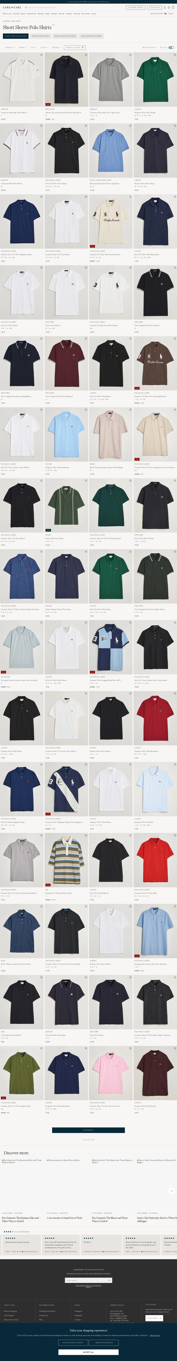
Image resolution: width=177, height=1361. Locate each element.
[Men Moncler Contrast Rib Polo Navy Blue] (66, 1002)
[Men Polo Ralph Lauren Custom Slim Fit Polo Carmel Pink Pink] (111, 1073)
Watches (40, 14)
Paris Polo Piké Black (99, 893)
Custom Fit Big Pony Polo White (104, 325)
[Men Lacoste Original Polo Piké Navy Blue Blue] (66, 1073)
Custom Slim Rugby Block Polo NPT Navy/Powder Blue (105, 680)
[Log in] (165, 7)
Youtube (78, 1320)
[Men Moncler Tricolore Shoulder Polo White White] (22, 79)
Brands (61, 14)
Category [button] (9, 47)
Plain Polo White (53, 325)
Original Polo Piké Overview (57, 467)
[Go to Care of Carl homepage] (12, 7)
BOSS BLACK (50, 109)
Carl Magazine (157, 13)
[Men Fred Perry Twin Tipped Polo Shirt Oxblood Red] (66, 363)
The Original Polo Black (11, 1035)
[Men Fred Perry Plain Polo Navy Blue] (111, 1002)
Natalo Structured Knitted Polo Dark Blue (63, 113)
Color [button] (43, 47)
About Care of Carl (11, 1320)
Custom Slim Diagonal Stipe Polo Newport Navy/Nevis (64, 822)
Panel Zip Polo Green (55, 538)
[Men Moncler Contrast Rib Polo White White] (22, 150)
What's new (7, 14)
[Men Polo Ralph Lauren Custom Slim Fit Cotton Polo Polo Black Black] (66, 931)
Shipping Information (47, 1311)
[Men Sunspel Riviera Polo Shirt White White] (111, 931)
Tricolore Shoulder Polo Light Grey (105, 113)
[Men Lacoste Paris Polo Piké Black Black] (111, 860)
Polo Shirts (16, 21)
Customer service (135, 7)
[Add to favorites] (41, 55)
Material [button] (56, 47)
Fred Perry (50, 322)
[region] (88, 1245)
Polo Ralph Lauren (53, 180)
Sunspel (49, 606)
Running (77, 14)
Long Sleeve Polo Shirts (91, 36)
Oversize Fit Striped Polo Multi (59, 893)
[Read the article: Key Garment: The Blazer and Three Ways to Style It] (112, 1191)
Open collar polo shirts (65, 36)
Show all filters (73, 47)
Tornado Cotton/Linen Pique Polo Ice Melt (19, 680)
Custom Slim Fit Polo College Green (105, 538)
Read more (155, 1335)
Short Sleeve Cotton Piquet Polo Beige (106, 467)
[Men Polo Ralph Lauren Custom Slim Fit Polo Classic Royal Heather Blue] (22, 576)
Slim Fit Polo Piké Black (100, 396)
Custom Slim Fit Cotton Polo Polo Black (63, 964)
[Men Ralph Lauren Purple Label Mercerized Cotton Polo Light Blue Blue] (111, 150)
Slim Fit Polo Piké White (56, 680)
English (171, 13)
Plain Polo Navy (97, 1035)
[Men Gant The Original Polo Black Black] (22, 1002)
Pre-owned (85, 14)
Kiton (3, 961)
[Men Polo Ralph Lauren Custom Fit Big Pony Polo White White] (111, 292)
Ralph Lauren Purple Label (100, 180)
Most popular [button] (148, 47)
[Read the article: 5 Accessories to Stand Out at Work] (67, 1191)
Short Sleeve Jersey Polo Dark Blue (16, 964)
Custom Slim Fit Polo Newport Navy (16, 254)
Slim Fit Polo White (9, 325)
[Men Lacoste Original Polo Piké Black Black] (22, 718)
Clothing (16, 14)
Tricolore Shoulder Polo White (14, 113)
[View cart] (173, 7)
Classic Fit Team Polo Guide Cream (105, 254)
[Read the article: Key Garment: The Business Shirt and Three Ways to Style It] (22, 1191)
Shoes (23, 14)
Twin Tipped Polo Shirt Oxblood (59, 396)
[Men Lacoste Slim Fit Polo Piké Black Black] (111, 363)
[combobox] (171, 13)
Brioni (92, 464)
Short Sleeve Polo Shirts (16, 36)
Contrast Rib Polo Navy (56, 1035)
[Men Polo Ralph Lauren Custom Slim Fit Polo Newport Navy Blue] (22, 221)
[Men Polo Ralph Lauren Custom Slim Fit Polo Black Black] (22, 505)
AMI (47, 890)
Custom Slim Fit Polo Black (13, 538)
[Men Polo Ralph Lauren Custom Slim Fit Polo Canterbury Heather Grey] (22, 860)
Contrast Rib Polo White (11, 183)
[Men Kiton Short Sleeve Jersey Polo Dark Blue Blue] (22, 931)
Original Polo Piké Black (11, 751)
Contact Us (43, 1315)
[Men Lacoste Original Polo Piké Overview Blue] (66, 434)
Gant (3, 1032)
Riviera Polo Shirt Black (100, 751)
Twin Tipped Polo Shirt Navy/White (16, 396)
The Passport (9, 1315)
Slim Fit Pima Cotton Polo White (15, 467)
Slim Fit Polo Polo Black (56, 183)
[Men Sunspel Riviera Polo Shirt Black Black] (111, 718)
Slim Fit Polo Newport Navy (13, 822)
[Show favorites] (169, 7)
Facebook (78, 1315)
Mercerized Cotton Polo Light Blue (104, 183)
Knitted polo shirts (40, 36)
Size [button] (32, 47)
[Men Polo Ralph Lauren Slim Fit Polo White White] (22, 292)
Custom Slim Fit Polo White (58, 254)
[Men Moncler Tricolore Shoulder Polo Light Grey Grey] (111, 79)
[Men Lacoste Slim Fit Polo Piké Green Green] (111, 576)
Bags (47, 14)
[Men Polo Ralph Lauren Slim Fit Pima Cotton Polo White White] (22, 434)
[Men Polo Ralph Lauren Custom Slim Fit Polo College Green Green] (111, 505)
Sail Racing (5, 677)
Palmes (48, 535)
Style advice (154, 7)
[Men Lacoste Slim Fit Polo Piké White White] (66, 647)
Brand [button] (22, 47)
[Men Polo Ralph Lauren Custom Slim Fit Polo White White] (66, 221)
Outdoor (69, 14)
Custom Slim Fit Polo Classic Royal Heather (20, 609)
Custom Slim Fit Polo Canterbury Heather (19, 893)
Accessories (31, 14)
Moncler (4, 109)
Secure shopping (10, 1311)
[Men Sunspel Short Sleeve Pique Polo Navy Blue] (66, 576)
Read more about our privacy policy (88, 1286)
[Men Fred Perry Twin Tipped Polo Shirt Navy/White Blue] (22, 363)
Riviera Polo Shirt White (100, 964)
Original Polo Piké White (100, 822)
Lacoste (93, 393)
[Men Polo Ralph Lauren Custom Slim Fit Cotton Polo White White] (66, 718)
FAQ (40, 1320)
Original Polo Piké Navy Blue (58, 1106)
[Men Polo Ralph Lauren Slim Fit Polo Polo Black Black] (66, 150)
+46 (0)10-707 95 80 (121, 1320)
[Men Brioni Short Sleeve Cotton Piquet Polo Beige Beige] (111, 434)
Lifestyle (54, 14)
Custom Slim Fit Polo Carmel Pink (105, 1106)
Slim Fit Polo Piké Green (100, 609)
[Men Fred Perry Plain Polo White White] (66, 292)
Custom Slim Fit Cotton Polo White (61, 751)
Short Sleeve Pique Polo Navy (58, 609)
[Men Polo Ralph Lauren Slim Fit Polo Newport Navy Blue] (22, 789)
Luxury (93, 14)
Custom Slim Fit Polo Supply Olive (16, 1106)
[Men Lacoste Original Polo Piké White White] (111, 789)
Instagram (78, 1311)
